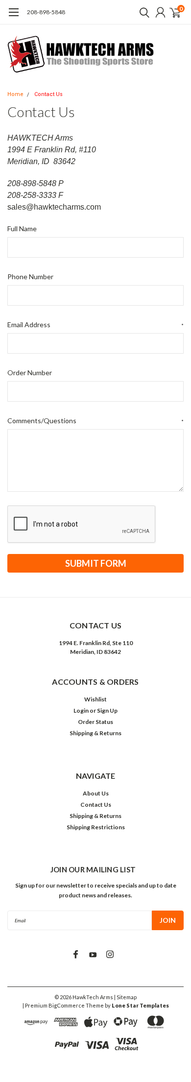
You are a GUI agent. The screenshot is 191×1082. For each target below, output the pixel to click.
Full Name (22, 228)
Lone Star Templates (140, 1005)
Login (81, 710)
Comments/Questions (95, 420)
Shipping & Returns (95, 733)
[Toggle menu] (13, 17)
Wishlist (95, 699)
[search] (142, 12)
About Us (96, 793)
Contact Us (48, 94)
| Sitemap (125, 997)
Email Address (95, 324)
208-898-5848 (46, 12)
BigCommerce (66, 1005)
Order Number (29, 372)
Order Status (95, 721)
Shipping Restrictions (96, 827)
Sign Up (107, 710)
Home (15, 94)
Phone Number (30, 276)
